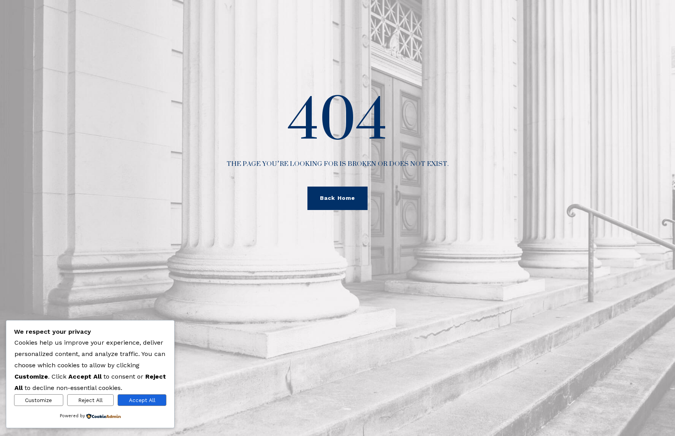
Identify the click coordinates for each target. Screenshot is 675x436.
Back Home (337, 198)
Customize (38, 400)
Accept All (142, 400)
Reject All (90, 400)
